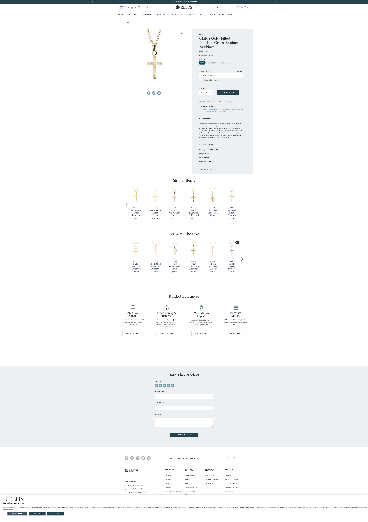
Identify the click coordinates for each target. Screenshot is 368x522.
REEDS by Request (231, 484)
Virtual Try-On (229, 492)
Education (168, 488)
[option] (184, 2)
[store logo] (184, 7)
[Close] (365, 500)
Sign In (242, 7)
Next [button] (275, 2)
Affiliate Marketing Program (173, 492)
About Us (169, 470)
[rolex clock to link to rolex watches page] (246, 14)
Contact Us (130, 481)
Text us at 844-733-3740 (135, 489)
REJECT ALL (37, 513)
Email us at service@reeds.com (137, 492)
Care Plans (221, 71)
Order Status (209, 484)
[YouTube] (143, 458)
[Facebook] (126, 458)
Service (229, 470)
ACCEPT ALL (56, 513)
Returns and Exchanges (212, 480)
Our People (168, 480)
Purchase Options (190, 470)
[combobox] (225, 7)
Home (127, 23)
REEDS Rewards (190, 476)
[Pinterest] (132, 458)
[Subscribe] (241, 458)
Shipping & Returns (210, 470)
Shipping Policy (209, 476)
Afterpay (187, 480)
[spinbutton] (206, 92)
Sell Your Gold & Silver (231, 480)
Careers (167, 484)
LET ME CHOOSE (17, 513)
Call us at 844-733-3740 (135, 485)
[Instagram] (149, 458)
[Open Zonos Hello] (121, 7)
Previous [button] (93, 2)
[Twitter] (138, 458)
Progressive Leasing (191, 488)
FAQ (206, 488)
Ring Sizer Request (231, 488)
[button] (211, 92)
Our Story (168, 476)
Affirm (186, 484)
